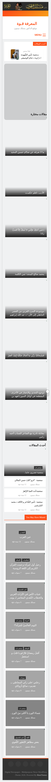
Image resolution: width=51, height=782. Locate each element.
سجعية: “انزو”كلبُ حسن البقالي (28, 480)
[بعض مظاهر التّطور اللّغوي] (25, 754)
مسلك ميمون (35, 484)
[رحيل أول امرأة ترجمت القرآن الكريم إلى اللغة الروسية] (25, 578)
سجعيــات (38, 468)
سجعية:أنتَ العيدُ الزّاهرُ (32, 491)
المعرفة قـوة (27, 23)
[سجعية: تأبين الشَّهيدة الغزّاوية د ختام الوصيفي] (15, 54)
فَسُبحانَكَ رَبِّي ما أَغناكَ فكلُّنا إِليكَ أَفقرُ (26, 355)
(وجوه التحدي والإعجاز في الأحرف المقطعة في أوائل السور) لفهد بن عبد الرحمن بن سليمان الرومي (27, 396)
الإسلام (18, 560)
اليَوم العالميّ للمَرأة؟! (25, 625)
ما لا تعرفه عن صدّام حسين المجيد (27, 152)
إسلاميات (26, 560)
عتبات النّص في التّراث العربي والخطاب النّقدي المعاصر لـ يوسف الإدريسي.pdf (25, 598)
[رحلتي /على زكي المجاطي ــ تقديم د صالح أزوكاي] (25, 696)
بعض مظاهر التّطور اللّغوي (25, 742)
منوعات (22, 678)
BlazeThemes (42, 775)
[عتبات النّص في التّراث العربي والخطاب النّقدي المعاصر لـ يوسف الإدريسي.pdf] (25, 608)
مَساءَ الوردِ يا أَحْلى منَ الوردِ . (25, 713)
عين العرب (25, 537)
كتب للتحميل (22, 590)
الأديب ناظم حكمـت (34, 192)
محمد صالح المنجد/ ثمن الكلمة (29, 274)
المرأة (27, 621)
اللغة (27, 737)
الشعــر (22, 532)
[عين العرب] (25, 549)
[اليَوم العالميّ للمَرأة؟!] (25, 637)
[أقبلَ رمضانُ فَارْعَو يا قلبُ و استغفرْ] (25, 666)
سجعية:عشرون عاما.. (33, 472)
